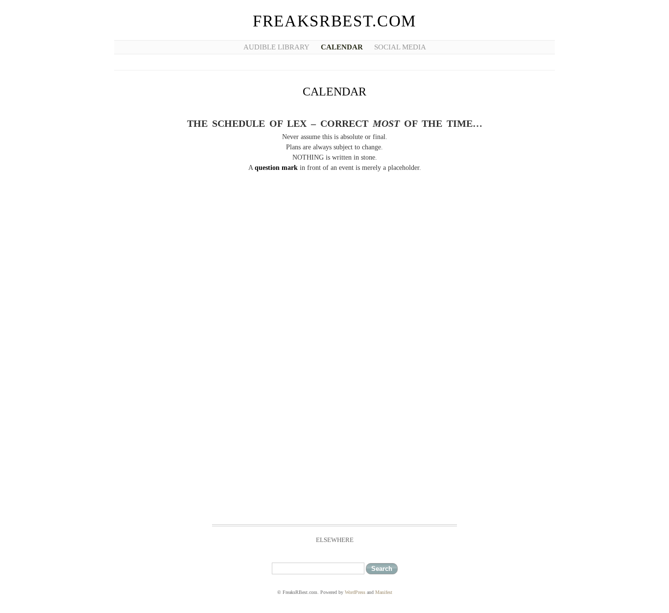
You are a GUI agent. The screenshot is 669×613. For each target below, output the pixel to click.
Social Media (400, 47)
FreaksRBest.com (334, 21)
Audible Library (276, 47)
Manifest (383, 592)
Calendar (342, 47)
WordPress (355, 592)
